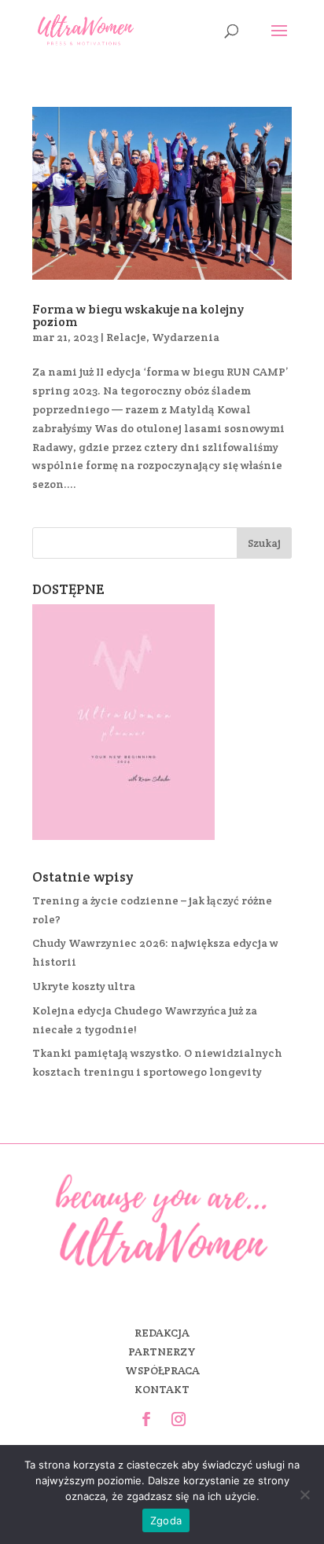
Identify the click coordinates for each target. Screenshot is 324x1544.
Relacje (126, 337)
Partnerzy (162, 1351)
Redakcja (162, 1333)
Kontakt (162, 1389)
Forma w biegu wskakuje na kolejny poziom (138, 315)
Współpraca (162, 1370)
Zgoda (166, 1520)
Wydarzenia (185, 337)
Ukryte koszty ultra (83, 986)
